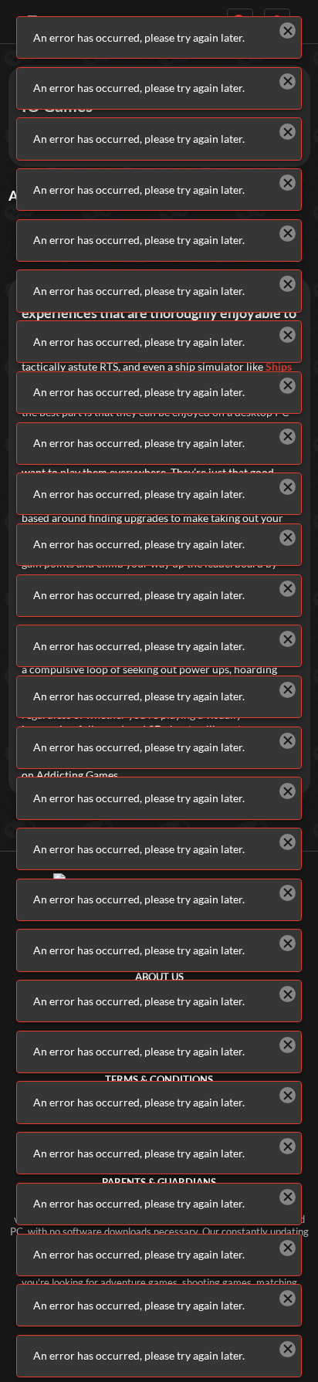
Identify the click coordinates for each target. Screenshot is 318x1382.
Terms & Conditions (159, 1080)
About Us (159, 977)
